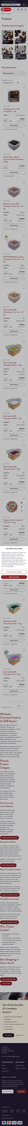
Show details (10, 566)
